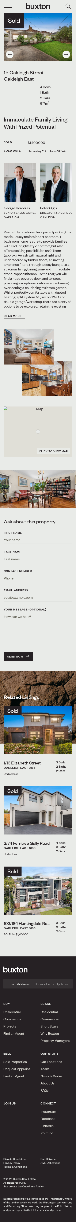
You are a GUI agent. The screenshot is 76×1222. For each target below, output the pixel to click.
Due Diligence (49, 1159)
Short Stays (49, 1026)
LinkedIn (47, 1125)
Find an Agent (13, 1033)
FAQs (45, 1090)
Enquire (13, 1217)
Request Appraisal (17, 1068)
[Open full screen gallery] (38, 37)
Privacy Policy (11, 1163)
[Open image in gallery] (47, 378)
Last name (12, 552)
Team (45, 1068)
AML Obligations (50, 1163)
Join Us (9, 1103)
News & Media (51, 1075)
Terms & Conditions (15, 1166)
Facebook (48, 1118)
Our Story (50, 1053)
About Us (47, 1083)
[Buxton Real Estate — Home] (38, 6)
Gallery (38, 1217)
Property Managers (55, 1040)
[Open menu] (8, 6)
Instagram (48, 1111)
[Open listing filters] (68, 6)
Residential (12, 1011)
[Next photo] (66, 54)
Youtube (47, 1132)
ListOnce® (24, 1186)
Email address (16, 590)
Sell (7, 1053)
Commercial (12, 1019)
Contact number (18, 571)
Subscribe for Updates (51, 984)
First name (13, 533)
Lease (46, 1004)
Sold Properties (15, 1061)
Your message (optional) (25, 609)
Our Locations (51, 1061)
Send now (15, 656)
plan (61, 1217)
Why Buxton (50, 1033)
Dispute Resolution (14, 1159)
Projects (9, 1026)
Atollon (40, 1186)
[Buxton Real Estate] (38, 969)
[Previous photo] (10, 54)
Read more (13, 316)
